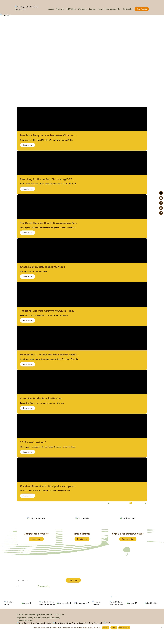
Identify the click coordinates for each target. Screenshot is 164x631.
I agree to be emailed (34, 586)
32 (135, 503)
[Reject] (161, 628)
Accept (105, 627)
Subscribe (73, 580)
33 (140, 503)
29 (120, 503)
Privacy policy (43, 586)
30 (126, 503)
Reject (114, 627)
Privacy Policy (54, 617)
